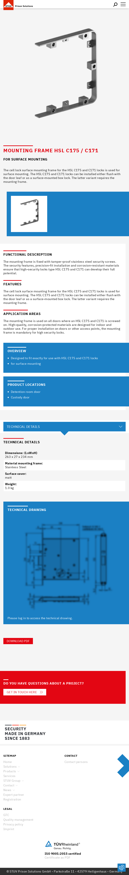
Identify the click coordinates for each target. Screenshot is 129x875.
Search (115, 4)
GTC (6, 815)
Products (9, 771)
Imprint (8, 829)
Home (7, 762)
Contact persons (76, 762)
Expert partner (13, 795)
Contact (8, 785)
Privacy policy (13, 824)
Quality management (18, 820)
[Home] (20, 4)
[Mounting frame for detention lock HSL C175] (29, 214)
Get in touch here (22, 692)
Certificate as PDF (58, 857)
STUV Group (11, 781)
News (7, 790)
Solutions (10, 766)
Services (9, 776)
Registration (12, 799)
